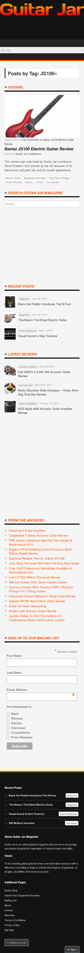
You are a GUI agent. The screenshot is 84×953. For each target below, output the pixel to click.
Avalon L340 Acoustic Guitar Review (32, 611)
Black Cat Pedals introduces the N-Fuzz (44, 304)
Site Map (9, 930)
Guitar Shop (10, 890)
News (15, 713)
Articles (16, 723)
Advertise (9, 915)
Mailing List (10, 900)
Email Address (17, 690)
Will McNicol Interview (21, 823)
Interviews (18, 728)
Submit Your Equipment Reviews (22, 895)
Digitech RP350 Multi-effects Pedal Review (37, 601)
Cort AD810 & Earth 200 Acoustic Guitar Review (44, 374)
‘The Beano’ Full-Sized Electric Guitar (42, 320)
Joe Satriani (52, 182)
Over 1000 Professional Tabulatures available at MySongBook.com (40, 570)
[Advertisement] (42, 245)
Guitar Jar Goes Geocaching (27, 606)
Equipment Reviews (35, 178)
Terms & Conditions (15, 920)
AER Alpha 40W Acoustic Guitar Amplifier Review (45, 411)
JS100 (39, 182)
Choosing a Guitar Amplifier (27, 530)
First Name (14, 656)
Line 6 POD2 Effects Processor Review (34, 577)
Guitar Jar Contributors (28, 154)
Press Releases (21, 737)
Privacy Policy (12, 925)
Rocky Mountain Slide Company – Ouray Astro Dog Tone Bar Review (48, 392)
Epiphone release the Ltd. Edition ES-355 (37, 558)
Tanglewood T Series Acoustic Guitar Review (38, 535)
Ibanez (29, 182)
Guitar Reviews (14, 182)
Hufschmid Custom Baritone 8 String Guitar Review (42, 596)
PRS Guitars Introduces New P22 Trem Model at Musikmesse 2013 (40, 542)
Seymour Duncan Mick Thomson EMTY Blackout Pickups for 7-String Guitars (41, 589)
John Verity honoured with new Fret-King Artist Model (44, 563)
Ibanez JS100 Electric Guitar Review (38, 149)
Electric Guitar (13, 178)
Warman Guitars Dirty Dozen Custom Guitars (38, 582)
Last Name (14, 672)
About (7, 905)
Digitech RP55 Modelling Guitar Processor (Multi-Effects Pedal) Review (41, 551)
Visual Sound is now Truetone (37, 336)
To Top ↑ (72, 949)
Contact (8, 910)
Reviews (17, 718)
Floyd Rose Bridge (59, 178)
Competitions (20, 732)
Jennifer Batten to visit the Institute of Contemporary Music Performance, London (37, 618)
